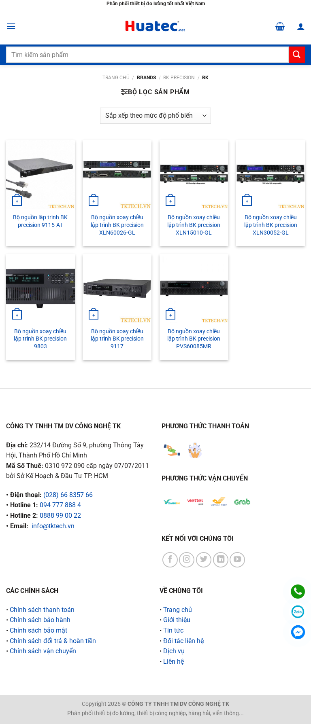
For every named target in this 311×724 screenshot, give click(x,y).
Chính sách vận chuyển (43, 651)
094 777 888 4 (60, 505)
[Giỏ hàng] (280, 26)
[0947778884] (298, 591)
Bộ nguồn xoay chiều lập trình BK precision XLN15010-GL (193, 225)
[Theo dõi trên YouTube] (237, 559)
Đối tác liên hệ (183, 641)
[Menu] (11, 26)
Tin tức (173, 630)
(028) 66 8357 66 (68, 495)
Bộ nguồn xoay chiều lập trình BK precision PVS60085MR (193, 339)
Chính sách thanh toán (42, 610)
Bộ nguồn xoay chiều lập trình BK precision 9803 (40, 339)
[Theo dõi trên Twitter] (203, 559)
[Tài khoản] (301, 26)
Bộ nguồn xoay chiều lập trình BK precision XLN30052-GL (270, 225)
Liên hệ (173, 661)
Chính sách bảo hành (40, 620)
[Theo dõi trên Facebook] (170, 559)
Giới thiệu (176, 620)
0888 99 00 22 (60, 515)
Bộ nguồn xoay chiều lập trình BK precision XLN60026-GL (117, 225)
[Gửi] (297, 54)
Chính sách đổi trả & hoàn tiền (53, 641)
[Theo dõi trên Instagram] (186, 559)
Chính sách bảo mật (38, 630)
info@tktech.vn (53, 526)
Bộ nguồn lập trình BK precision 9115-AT (40, 221)
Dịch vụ (174, 651)
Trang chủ (116, 77)
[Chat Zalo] (298, 612)
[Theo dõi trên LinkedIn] (220, 559)
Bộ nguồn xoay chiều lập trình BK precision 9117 (117, 339)
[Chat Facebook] (298, 632)
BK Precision (179, 77)
